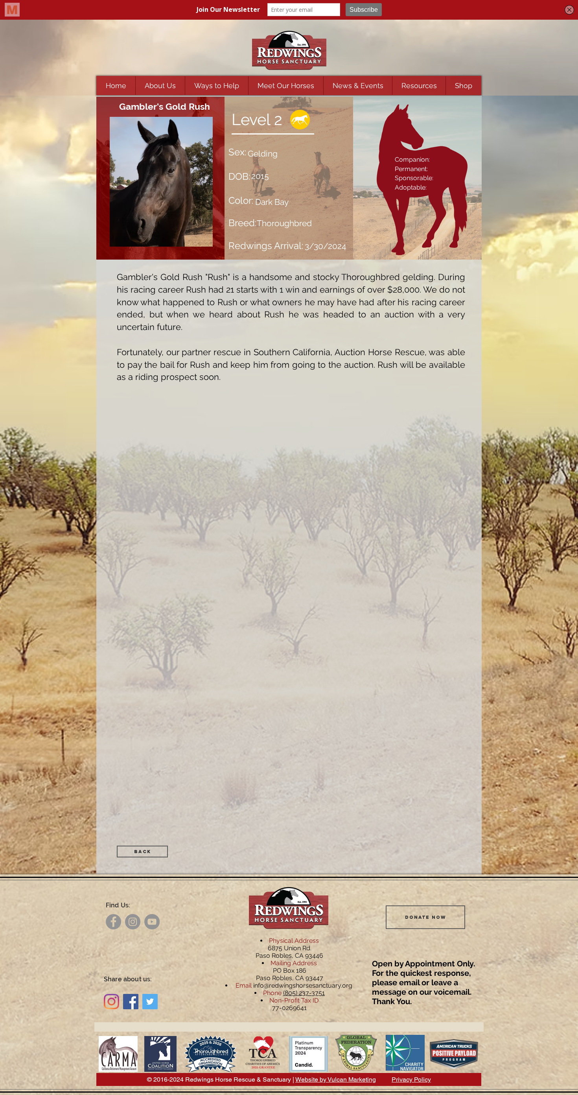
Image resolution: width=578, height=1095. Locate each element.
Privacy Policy (411, 1079)
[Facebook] (113, 921)
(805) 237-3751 (304, 993)
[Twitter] (150, 1001)
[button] (160, 85)
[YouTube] (152, 921)
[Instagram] (132, 921)
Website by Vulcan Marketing (335, 1079)
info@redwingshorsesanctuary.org (302, 985)
